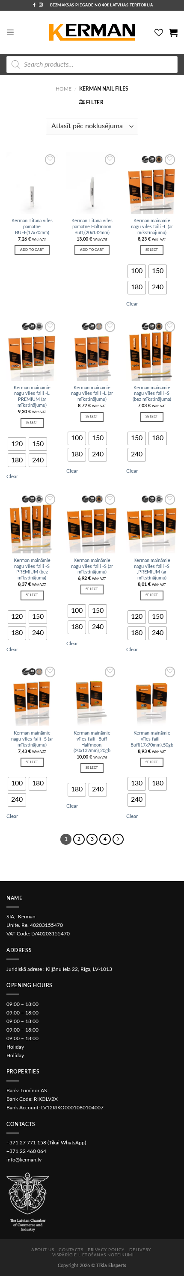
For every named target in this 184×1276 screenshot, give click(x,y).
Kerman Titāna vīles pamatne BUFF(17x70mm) (32, 226)
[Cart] (173, 32)
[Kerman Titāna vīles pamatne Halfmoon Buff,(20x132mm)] (92, 183)
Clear (132, 303)
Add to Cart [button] (32, 250)
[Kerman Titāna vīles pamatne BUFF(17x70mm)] (32, 183)
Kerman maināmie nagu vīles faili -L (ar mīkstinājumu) (152, 226)
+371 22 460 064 (26, 1151)
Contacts (71, 1250)
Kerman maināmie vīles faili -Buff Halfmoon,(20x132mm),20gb (92, 742)
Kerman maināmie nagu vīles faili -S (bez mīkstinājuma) (152, 393)
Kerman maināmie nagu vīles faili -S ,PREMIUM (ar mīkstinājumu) (152, 569)
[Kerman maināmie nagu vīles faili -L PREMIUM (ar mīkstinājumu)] (32, 350)
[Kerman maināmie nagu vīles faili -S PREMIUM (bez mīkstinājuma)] (32, 522)
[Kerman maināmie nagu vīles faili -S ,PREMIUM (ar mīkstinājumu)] (152, 522)
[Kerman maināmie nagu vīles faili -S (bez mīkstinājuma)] (152, 350)
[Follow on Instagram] (41, 5)
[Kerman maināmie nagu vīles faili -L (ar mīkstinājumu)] (152, 183)
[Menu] (10, 32)
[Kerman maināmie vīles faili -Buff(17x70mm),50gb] (152, 695)
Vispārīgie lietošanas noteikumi (93, 1255)
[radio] (136, 271)
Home (63, 88)
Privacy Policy (106, 1250)
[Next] (118, 839)
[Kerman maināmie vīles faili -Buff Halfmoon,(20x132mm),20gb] (92, 695)
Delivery (140, 1250)
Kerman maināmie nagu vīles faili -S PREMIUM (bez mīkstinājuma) (32, 569)
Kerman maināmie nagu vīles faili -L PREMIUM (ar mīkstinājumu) (32, 396)
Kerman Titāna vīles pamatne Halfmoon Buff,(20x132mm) (92, 226)
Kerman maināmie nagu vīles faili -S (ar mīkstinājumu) (92, 566)
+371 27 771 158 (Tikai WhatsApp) (46, 1142)
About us (42, 1250)
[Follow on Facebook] (34, 5)
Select (151, 250)
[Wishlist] (158, 32)
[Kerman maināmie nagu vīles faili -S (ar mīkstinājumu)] (92, 522)
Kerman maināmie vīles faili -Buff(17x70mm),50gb (152, 739)
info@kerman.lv (24, 1159)
